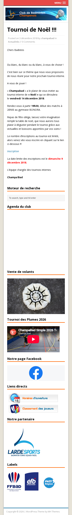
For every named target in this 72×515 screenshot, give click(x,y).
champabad (47, 38)
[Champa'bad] (36, 18)
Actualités (13, 41)
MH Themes (54, 511)
